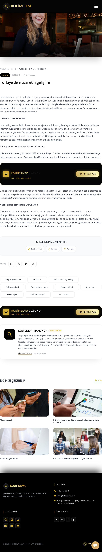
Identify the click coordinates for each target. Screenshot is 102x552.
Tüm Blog (98, 380)
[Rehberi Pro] (11, 525)
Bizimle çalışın (25, 353)
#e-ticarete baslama (39, 287)
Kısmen (54, 249)
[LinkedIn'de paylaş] (26, 264)
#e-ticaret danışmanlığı (63, 279)
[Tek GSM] (11, 519)
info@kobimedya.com (66, 496)
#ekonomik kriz (67, 287)
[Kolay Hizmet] (5, 525)
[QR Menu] (17, 525)
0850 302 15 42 (63, 491)
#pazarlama (91, 287)
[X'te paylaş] (19, 264)
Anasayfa (4, 69)
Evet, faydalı (36, 249)
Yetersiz (70, 249)
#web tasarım (63, 294)
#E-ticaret (37, 279)
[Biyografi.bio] (17, 519)
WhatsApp (41, 353)
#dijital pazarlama (13, 279)
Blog (13, 69)
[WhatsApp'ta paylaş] (11, 264)
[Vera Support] (5, 519)
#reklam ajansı (11, 294)
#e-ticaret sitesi (12, 287)
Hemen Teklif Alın (87, 174)
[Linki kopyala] (34, 264)
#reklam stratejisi (37, 294)
